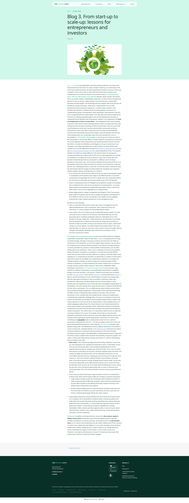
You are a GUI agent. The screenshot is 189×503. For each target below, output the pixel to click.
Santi (136, 491)
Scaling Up (97, 275)
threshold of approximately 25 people (109, 148)
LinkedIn (54, 474)
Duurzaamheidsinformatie (59, 492)
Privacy (54, 490)
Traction (117, 275)
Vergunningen (102, 490)
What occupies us (120, 4)
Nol (129, 491)
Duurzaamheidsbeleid (75, 492)
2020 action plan (102, 329)
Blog (69, 11)
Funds (109, 4)
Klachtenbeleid (82, 490)
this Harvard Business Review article (81, 151)
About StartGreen (85, 4)
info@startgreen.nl (57, 471)
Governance (92, 490)
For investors (99, 4)
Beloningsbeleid (71, 490)
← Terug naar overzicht (73, 448)
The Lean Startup (78, 275)
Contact (132, 4)
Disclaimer (61, 490)
